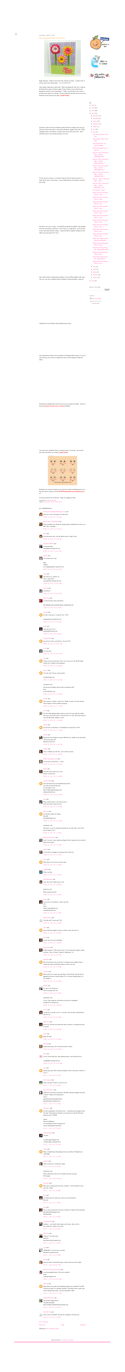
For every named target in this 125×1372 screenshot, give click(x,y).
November (96, 118)
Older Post (83, 1325)
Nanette (45, 725)
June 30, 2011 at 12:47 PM (52, 806)
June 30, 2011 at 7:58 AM (52, 529)
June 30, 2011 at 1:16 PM (52, 833)
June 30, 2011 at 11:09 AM (52, 694)
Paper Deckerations (48, 1090)
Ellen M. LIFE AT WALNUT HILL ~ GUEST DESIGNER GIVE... (101, 154)
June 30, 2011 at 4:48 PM (52, 1005)
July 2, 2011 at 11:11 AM (52, 1293)
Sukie (44, 1054)
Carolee (45, 698)
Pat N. (45, 710)
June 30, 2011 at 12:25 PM (52, 764)
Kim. (44, 1195)
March (95, 272)
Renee (44, 937)
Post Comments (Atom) (52, 1328)
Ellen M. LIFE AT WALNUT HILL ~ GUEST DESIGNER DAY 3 (101, 174)
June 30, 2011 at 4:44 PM (52, 993)
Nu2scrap (45, 1283)
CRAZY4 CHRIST (48, 543)
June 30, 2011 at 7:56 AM (52, 517)
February (95, 275)
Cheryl (45, 1149)
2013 (93, 108)
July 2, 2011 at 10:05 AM (52, 1279)
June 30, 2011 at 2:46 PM (52, 923)
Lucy (44, 1068)
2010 (93, 281)
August (95, 126)
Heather (45, 735)
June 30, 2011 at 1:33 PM (52, 855)
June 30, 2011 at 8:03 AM (52, 539)
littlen (44, 927)
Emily (44, 1034)
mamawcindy (46, 947)
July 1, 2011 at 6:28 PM (51, 1229)
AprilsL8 (45, 1161)
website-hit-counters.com (96, 301)
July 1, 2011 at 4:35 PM (51, 1202)
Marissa (45, 670)
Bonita (45, 1259)
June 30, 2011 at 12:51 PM (52, 821)
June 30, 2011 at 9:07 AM (52, 593)
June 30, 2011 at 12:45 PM (52, 794)
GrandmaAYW (47, 638)
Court (44, 648)
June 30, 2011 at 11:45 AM (52, 744)
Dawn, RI (45, 811)
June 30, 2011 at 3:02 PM (52, 943)
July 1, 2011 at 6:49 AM (52, 1085)
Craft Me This (47, 1312)
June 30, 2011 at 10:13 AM (52, 653)
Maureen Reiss (47, 917)
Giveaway (47, 501)
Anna (44, 1247)
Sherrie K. (46, 1233)
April (94, 269)
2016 (93, 105)
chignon (45, 849)
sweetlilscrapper (47, 1133)
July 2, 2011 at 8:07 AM (52, 1265)
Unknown (45, 971)
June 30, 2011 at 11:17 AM (52, 706)
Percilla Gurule (47, 781)
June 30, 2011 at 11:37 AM (52, 730)
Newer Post (42, 1325)
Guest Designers (56, 501)
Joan (44, 658)
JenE (44, 799)
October (95, 121)
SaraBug (45, 869)
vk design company (67, 1340)
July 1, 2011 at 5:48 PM (51, 1217)
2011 (93, 113)
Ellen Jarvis (46, 1108)
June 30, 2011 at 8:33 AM (52, 551)
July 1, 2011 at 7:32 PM (51, 1243)
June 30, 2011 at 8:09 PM (52, 1029)
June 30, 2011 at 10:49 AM (52, 666)
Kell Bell (45, 1044)
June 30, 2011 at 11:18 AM (52, 720)
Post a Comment (43, 1322)
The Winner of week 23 (99, 190)
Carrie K (45, 588)
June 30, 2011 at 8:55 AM (52, 569)
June (94, 132)
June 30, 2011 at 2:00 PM (52, 884)
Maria (44, 626)
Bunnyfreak (46, 598)
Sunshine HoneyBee (48, 1298)
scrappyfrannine (47, 1221)
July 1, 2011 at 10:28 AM (52, 1178)
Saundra (45, 555)
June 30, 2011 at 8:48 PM (52, 1039)
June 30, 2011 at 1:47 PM (52, 865)
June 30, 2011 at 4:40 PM (52, 981)
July (94, 129)
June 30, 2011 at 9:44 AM (52, 634)
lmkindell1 (46, 959)
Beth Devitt (46, 1022)
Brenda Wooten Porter (49, 837)
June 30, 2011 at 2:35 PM (52, 913)
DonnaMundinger (47, 879)
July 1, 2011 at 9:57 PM (51, 1255)
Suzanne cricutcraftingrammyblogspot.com (54, 511)
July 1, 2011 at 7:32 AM (52, 1103)
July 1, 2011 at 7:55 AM (52, 1156)
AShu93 (45, 749)
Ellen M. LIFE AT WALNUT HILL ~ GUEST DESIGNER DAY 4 (101, 168)
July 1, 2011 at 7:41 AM (52, 1144)
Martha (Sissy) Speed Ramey (51, 521)
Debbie (45, 769)
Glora (44, 533)
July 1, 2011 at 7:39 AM (52, 1128)
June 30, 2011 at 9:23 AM (52, 622)
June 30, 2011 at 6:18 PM (52, 1017)
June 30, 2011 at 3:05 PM (52, 955)
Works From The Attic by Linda (51, 1269)
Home (62, 1325)
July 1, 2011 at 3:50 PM (51, 1190)
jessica (45, 899)
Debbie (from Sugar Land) (50, 759)
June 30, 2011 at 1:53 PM (52, 875)
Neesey (45, 1009)
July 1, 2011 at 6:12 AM (52, 1075)
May (94, 266)
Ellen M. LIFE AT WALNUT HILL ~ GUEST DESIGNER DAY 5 (101, 161)
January (95, 277)
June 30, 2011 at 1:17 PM (52, 845)
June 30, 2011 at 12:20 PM (52, 754)
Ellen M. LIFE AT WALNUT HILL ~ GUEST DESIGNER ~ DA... (101, 185)
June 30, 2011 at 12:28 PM (52, 776)
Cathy (44, 574)
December (96, 116)
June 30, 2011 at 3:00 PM (52, 933)
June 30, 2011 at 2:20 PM (52, 894)
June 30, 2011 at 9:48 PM (52, 1049)
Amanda (45, 612)
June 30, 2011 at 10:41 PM (52, 1063)
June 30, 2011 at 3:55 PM (52, 967)
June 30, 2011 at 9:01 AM (52, 583)
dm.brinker (46, 1183)
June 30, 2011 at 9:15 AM (52, 607)
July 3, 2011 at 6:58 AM (52, 1307)
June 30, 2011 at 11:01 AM (52, 680)
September (96, 124)
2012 (93, 110)
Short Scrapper (47, 1080)
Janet (44, 1207)
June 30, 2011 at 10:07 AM (52, 644)
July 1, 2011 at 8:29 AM (52, 1166)
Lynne (44, 859)
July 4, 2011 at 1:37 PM (51, 1317)
